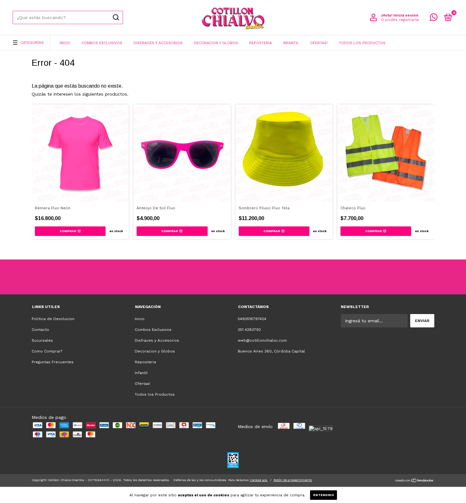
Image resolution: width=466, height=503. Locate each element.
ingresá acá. (259, 480)
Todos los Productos (362, 43)
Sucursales (42, 340)
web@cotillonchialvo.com (262, 340)
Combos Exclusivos (101, 43)
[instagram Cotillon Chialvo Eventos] (197, 277)
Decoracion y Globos (216, 43)
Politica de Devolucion (53, 319)
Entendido (323, 495)
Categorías (32, 42)
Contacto (40, 329)
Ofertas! (319, 43)
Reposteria (260, 43)
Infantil (291, 43)
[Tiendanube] (414, 481)
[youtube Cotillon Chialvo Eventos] (245, 277)
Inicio (65, 43)
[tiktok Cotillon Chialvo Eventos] (268, 277)
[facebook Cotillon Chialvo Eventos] (221, 277)
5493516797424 (252, 319)
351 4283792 (249, 329)
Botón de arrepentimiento (293, 480)
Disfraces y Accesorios (158, 43)
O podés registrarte (400, 19)
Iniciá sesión (405, 15)
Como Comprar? (47, 351)
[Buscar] (115, 17)
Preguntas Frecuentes (53, 362)
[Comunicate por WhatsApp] (434, 18)
